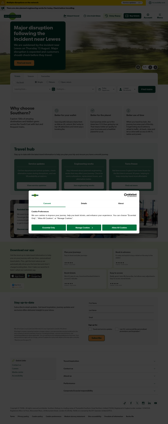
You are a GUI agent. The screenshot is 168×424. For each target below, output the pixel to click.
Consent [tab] (47, 203)
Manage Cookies (83, 227)
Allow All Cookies (119, 227)
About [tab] (121, 203)
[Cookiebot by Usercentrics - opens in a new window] (126, 195)
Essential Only (48, 227)
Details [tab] (84, 203)
